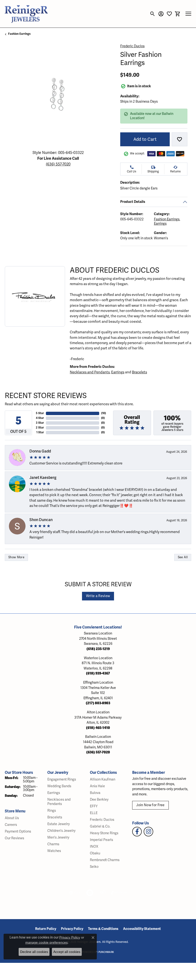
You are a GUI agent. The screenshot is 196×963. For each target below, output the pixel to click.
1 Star (40, 432)
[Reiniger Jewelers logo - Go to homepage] (26, 14)
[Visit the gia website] (75, 892)
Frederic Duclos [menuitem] (102, 820)
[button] (153, 13)
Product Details (132, 202)
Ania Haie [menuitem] (97, 786)
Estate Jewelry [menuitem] (58, 824)
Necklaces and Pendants (90, 372)
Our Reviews (14, 838)
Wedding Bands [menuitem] (59, 786)
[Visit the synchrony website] (119, 892)
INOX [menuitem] (94, 847)
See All (183, 557)
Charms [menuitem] (53, 844)
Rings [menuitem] (51, 811)
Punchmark (106, 952)
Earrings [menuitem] (53, 793)
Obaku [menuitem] (95, 853)
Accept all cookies (66, 952)
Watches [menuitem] (54, 851)
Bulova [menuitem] (95, 793)
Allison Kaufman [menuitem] (102, 779)
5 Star (40, 413)
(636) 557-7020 (58, 164)
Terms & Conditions (103, 929)
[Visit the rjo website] (102, 892)
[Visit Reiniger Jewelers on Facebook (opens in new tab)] (137, 831)
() (103, 413)
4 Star (40, 418)
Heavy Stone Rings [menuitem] (104, 833)
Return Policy (45, 929)
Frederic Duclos (132, 46)
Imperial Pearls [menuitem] (101, 840)
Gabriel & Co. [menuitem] (100, 826)
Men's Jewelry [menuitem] (58, 837)
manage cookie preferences (46, 942)
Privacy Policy (72, 929)
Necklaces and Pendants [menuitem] (59, 802)
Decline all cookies (34, 952)
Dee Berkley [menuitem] (99, 800)
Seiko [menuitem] (94, 867)
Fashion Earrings (19, 34)
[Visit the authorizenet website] (89, 892)
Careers (11, 825)
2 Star (40, 427)
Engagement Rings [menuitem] (61, 779)
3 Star (40, 423)
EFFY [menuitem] (94, 806)
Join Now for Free (150, 805)
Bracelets (139, 372)
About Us (12, 818)
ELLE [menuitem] (94, 813)
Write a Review (98, 596)
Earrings (160, 224)
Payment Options (18, 831)
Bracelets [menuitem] (54, 817)
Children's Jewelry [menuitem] (61, 831)
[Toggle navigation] (188, 13)
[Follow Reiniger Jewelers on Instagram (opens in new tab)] (148, 831)
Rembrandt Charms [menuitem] (105, 860)
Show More (16, 557)
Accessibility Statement (142, 929)
